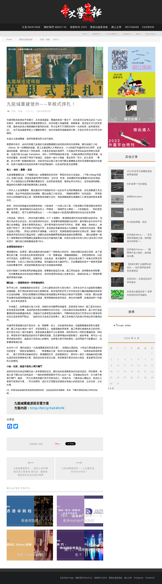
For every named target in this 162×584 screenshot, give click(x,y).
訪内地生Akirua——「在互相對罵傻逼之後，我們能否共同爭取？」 (139, 238)
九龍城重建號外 (44, 111)
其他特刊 (126, 34)
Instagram (132, 27)
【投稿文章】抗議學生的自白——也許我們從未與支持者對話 (139, 267)
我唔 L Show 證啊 (30, 554)
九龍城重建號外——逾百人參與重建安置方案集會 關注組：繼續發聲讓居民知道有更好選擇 (30, 471)
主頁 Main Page (31, 27)
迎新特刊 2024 (78, 27)
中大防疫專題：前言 (137, 222)
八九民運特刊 (111, 34)
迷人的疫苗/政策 (135, 209)
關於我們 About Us (55, 27)
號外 (138, 34)
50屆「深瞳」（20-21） (23, 111)
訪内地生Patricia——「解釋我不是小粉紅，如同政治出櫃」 (139, 252)
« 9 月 (111, 388)
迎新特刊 (96, 34)
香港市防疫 (29, 520)
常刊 (85, 34)
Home (9, 39)
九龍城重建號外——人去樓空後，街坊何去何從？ (79, 470)
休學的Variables (134, 196)
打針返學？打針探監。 (138, 183)
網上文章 (116, 27)
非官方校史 (150, 34)
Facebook (148, 27)
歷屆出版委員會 (99, 27)
